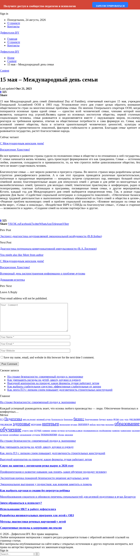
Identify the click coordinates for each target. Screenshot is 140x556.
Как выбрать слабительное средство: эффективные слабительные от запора (54, 386)
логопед (83, 424)
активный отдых (43, 419)
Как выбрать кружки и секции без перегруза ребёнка (35, 490)
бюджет (102, 419)
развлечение (125, 431)
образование (127, 423)
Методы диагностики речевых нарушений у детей (33, 521)
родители (4, 435)
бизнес (78, 419)
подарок (61, 431)
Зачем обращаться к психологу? (21, 502)
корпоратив (65, 424)
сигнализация (25, 435)
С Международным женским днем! (22, 143)
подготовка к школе (74, 431)
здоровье (21, 423)
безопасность (57, 419)
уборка (61, 435)
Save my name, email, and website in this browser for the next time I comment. (49, 357)
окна (31, 431)
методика (100, 424)
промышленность (90, 431)
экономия (69, 435)
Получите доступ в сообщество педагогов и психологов (40, 6)
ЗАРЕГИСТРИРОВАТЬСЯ (110, 6)
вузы (116, 419)
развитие (116, 431)
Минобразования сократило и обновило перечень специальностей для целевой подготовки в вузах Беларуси (68, 496)
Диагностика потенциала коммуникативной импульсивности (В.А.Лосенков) (48, 248)
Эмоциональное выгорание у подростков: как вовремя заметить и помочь (46, 484)
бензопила (68, 419)
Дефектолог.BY (9, 32)
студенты (36, 435)
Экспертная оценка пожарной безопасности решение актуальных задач (44, 478)
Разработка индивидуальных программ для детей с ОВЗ (37, 515)
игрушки (36, 424)
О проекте (13, 23)
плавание (46, 431)
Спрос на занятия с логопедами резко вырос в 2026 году (37, 465)
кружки (74, 424)
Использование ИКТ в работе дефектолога (28, 509)
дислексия (6, 424)
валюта (110, 419)
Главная (12, 38)
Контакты (13, 26)
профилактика (105, 431)
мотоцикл (109, 424)
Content (4, 70)
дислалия (134, 419)
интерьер (50, 423)
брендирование (91, 419)
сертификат (14, 435)
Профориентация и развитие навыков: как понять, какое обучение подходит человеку (53, 471)
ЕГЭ (2, 419)
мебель (93, 424)
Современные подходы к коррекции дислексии (31, 527)
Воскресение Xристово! (15, 149)
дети (126, 419)
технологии (49, 434)
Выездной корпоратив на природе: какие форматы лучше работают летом (53, 383)
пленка (54, 431)
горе (122, 419)
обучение (10, 429)
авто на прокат (29, 419)
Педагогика (13, 419)
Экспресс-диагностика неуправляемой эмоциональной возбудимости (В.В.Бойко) (51, 236)
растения (136, 431)
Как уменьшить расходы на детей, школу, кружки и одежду (44, 379)
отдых (38, 430)
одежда (25, 431)
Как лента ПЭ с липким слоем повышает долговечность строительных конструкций (59, 389)
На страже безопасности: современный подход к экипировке (45, 376)
